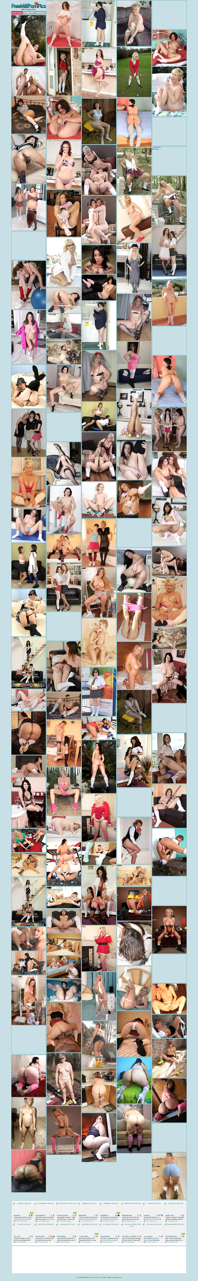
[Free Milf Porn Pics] (28, 5)
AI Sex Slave (17, 13)
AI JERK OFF (28, 13)
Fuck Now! (40, 13)
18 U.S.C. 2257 (100, 1277)
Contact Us (118, 1277)
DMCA (110, 1277)
